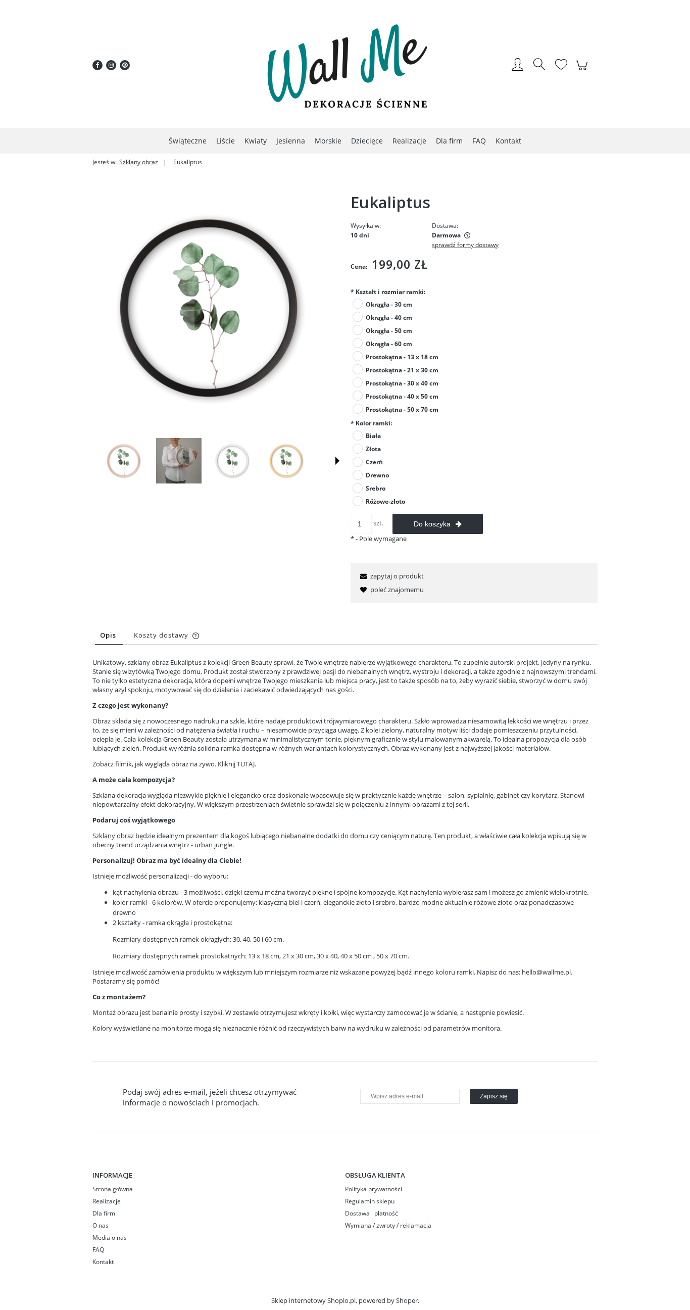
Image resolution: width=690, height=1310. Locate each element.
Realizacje (106, 1201)
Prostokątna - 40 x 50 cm (402, 396)
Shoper (407, 1300)
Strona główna (112, 1189)
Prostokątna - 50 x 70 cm (402, 409)
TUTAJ (246, 763)
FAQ (98, 1249)
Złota (373, 449)
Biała (373, 435)
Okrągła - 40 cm (389, 317)
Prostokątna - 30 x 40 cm (402, 383)
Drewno (377, 475)
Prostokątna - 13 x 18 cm (402, 357)
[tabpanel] (345, 853)
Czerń (374, 462)
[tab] (109, 635)
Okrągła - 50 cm (389, 330)
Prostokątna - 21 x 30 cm (402, 370)
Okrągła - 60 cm (389, 343)
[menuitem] (188, 140)
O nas (100, 1225)
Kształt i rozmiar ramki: (388, 291)
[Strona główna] (345, 65)
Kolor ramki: (371, 423)
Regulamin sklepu (370, 1201)
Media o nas (109, 1237)
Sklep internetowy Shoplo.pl (313, 1300)
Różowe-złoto (385, 501)
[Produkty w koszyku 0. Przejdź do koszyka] (583, 70)
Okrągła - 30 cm (389, 304)
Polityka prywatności (373, 1189)
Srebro (375, 488)
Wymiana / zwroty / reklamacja (388, 1225)
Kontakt (103, 1261)
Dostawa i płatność (371, 1213)
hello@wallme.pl (546, 972)
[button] (337, 461)
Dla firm (103, 1213)
